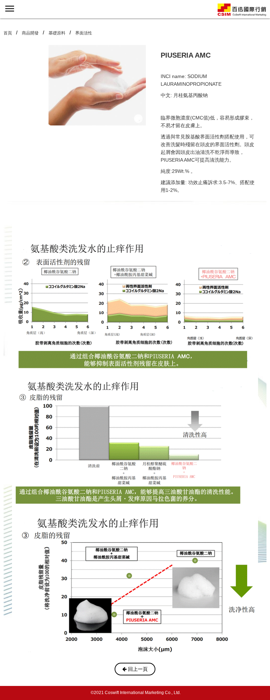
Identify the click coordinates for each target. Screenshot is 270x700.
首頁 (8, 33)
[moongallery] (241, 9)
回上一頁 (137, 669)
